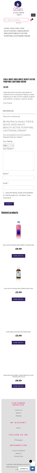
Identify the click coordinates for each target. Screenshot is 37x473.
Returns (18, 413)
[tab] (8, 111)
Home (6, 28)
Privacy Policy (18, 456)
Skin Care (14, 28)
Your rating (7, 141)
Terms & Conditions (18, 450)
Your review (8, 149)
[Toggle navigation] (33, 15)
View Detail (18, 256)
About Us (18, 453)
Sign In (19, 14)
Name (6, 174)
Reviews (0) (8, 111)
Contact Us (18, 410)
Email (5, 183)
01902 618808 (19, 13)
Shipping (18, 416)
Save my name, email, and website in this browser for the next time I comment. (18, 195)
